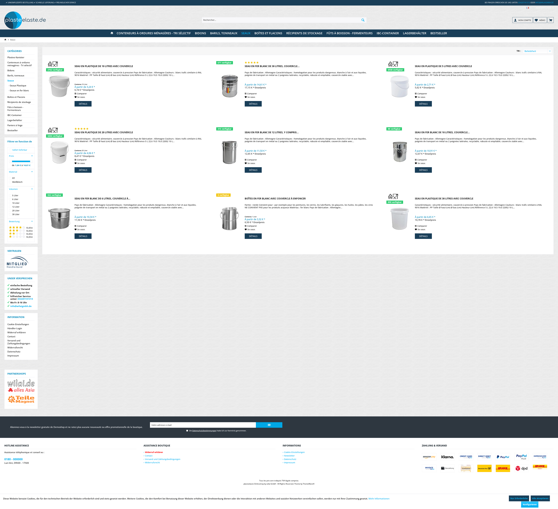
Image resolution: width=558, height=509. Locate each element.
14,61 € (26, 165)
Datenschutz (13, 351)
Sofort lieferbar (19, 149)
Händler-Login (14, 328)
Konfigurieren (530, 504)
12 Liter (15, 206)
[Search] (363, 20)
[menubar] (528, 8)
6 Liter (15, 199)
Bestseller (12, 130)
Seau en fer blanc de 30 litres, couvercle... (272, 66)
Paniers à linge (15, 125)
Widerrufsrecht (15, 347)
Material (13, 171)
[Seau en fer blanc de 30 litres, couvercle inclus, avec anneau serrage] (229, 86)
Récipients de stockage (19, 102)
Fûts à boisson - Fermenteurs (15, 108)
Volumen (13, 189)
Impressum (13, 355)
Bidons (10, 70)
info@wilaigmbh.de (544, 2)
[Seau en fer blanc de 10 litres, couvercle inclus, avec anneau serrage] (399, 152)
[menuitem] (544, 8)
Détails (83, 103)
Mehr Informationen (379, 498)
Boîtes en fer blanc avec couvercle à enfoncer (275, 198)
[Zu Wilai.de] (21, 385)
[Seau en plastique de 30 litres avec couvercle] (399, 218)
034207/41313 (524, 2)
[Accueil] (112, 33)
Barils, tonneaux (15, 75)
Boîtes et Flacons (16, 97)
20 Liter (15, 210)
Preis (11, 156)
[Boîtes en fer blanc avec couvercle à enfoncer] (229, 218)
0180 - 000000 (13, 459)
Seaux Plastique (17, 85)
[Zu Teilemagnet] (21, 400)
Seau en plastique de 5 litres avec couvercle (443, 66)
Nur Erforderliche (519, 498)
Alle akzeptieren (540, 498)
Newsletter (289, 455)
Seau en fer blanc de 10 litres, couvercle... (442, 132)
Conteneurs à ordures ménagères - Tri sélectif (19, 64)
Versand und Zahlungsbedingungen (18, 342)
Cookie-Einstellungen (18, 324)
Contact (11, 336)
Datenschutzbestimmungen (204, 430)
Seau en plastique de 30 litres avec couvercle (444, 198)
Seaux (10, 80)
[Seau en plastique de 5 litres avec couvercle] (399, 86)
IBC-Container (14, 115)
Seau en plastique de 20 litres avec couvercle (104, 132)
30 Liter (15, 214)
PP (13, 178)
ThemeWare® (308, 484)
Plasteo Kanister (15, 57)
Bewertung (14, 221)
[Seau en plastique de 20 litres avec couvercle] (59, 152)
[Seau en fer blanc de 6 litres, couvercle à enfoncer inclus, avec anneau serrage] (59, 218)
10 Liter (15, 203)
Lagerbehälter (14, 120)
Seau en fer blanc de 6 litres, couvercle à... (102, 198)
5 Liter (15, 195)
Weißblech (17, 182)
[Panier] (551, 20)
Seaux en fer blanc (19, 90)
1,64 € (18, 165)
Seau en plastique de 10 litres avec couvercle (104, 66)
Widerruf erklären (16, 332)
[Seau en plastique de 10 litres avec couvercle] (59, 86)
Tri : (519, 50)
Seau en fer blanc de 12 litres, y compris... (272, 132)
